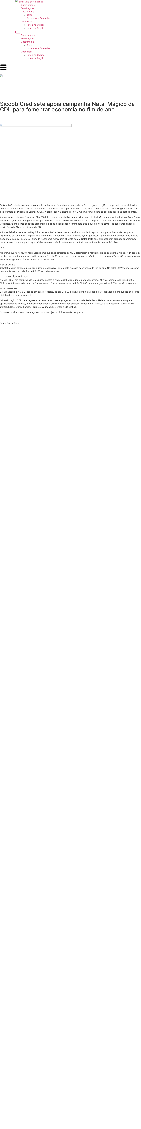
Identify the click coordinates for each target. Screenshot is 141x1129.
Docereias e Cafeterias (38, 18)
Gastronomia (27, 11)
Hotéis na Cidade (35, 24)
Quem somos (28, 5)
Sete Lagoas (27, 8)
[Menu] (17, 32)
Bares (29, 14)
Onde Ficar (26, 21)
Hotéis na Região (35, 28)
